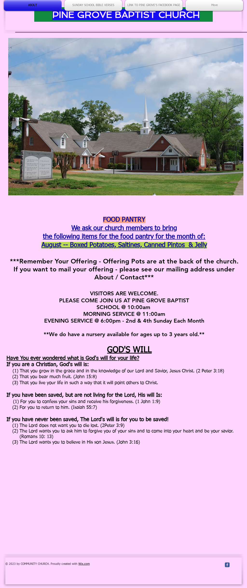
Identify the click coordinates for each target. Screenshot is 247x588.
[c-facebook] (227, 564)
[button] (125, 116)
